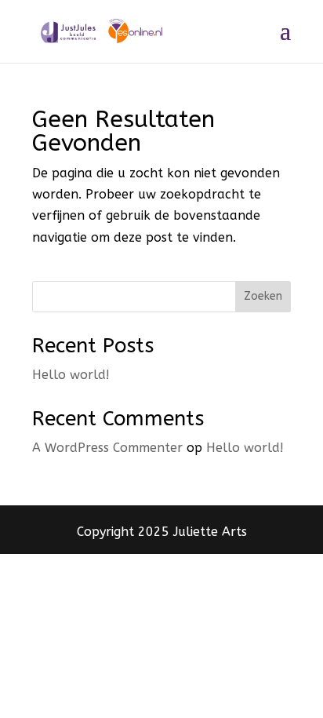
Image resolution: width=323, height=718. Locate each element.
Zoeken (263, 296)
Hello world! (71, 374)
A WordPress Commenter (107, 447)
